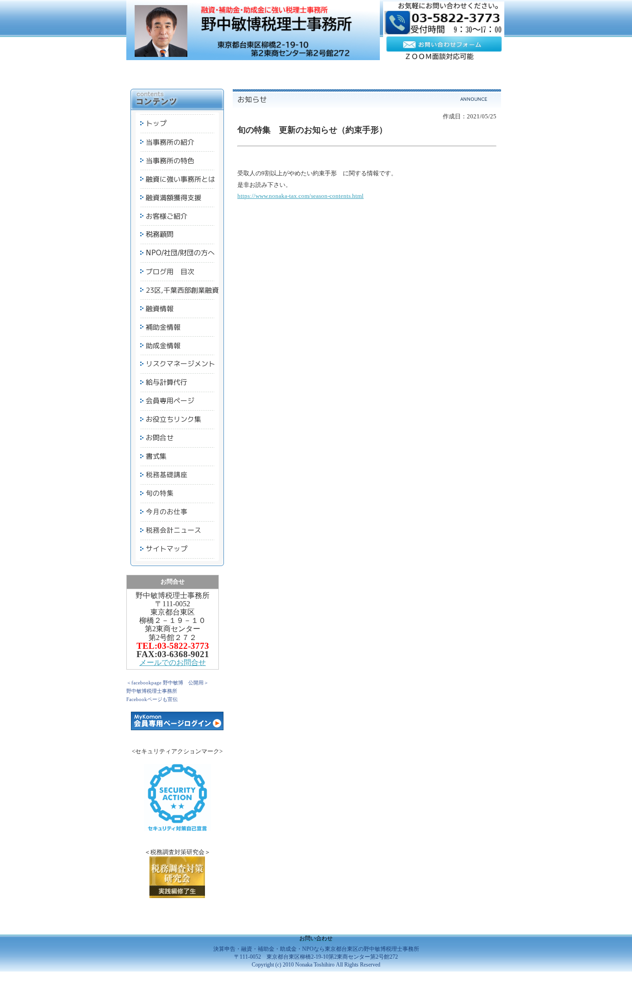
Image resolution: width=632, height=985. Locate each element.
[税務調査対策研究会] (177, 896)
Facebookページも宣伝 (152, 699)
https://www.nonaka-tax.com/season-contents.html (300, 195)
